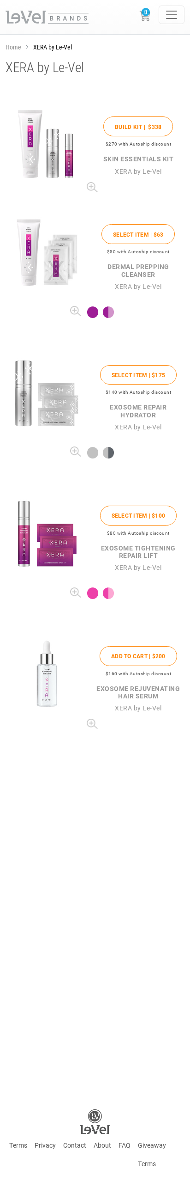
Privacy (45, 1145)
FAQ (125, 1145)
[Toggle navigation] (171, 15)
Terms (18, 1145)
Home (13, 47)
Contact (74, 1145)
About (102, 1145)
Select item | (138, 234)
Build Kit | (138, 126)
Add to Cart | (138, 656)
